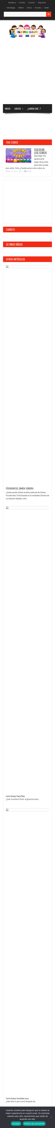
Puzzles (38, 7)
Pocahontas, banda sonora (19, 488)
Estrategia (11, 7)
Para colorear (24, 117)
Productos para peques (16, 135)
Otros (29, 7)
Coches (22, 2)
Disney (8, 117)
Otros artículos (15, 259)
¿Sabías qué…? (34, 108)
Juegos (17, 108)
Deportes (42, 2)
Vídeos (38, 117)
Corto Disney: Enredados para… (18, 1098)
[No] (51, 1117)
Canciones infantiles (14, 126)
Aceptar (16, 1123)
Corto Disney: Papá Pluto (15, 796)
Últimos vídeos (14, 244)
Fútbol (21, 7)
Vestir (46, 7)
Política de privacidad (34, 1123)
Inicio (7, 108)
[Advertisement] (27, 71)
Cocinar (31, 2)
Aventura (12, 2)
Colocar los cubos (40, 151)
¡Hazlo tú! (32, 126)
